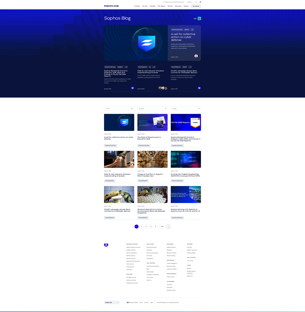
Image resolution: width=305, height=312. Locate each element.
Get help (189, 247)
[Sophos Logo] (111, 6)
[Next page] (168, 227)
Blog (148, 269)
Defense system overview (133, 247)
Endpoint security (131, 250)
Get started (196, 6)
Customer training (171, 269)
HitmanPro (170, 287)
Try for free (190, 260)
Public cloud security (152, 253)
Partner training (171, 255)
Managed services (131, 277)
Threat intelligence (172, 263)
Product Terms (171, 276)
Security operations (131, 253)
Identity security (130, 255)
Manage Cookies (133, 302)
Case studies (150, 271)
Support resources (192, 250)
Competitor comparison (153, 274)
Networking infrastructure (133, 261)
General (189, 268)
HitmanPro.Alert (171, 290)
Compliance (150, 258)
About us (149, 280)
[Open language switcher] (200, 2)
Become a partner (171, 253)
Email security (130, 264)
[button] (190, 2)
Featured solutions (152, 247)
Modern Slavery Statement (191, 272)
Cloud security (130, 266)
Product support (191, 253)
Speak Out (190, 276)
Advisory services (131, 280)
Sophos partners (171, 247)
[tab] (133, 244)
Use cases (149, 255)
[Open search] (196, 2)
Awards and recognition (153, 266)
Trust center (150, 277)
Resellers (169, 250)
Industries (149, 250)
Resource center (171, 266)
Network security (131, 258)
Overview (169, 284)
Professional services (132, 283)
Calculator (129, 269)
